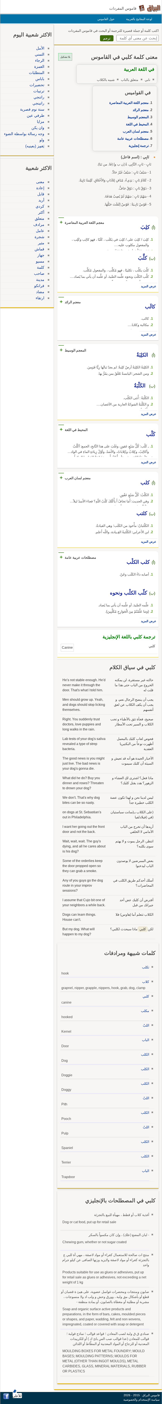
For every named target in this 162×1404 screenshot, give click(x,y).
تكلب (145, 967)
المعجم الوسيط (138, 117)
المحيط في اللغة (137, 124)
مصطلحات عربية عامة (133, 138)
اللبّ (146, 1025)
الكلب (145, 1054)
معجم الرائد (141, 110)
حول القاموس (106, 19)
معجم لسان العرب (136, 131)
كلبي (146, 996)
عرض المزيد (148, 286)
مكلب (145, 1011)
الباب (145, 1040)
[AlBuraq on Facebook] (6, 1398)
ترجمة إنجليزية (139, 146)
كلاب (145, 982)
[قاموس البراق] (150, 8)
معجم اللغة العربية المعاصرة (129, 103)
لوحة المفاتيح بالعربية (139, 19)
